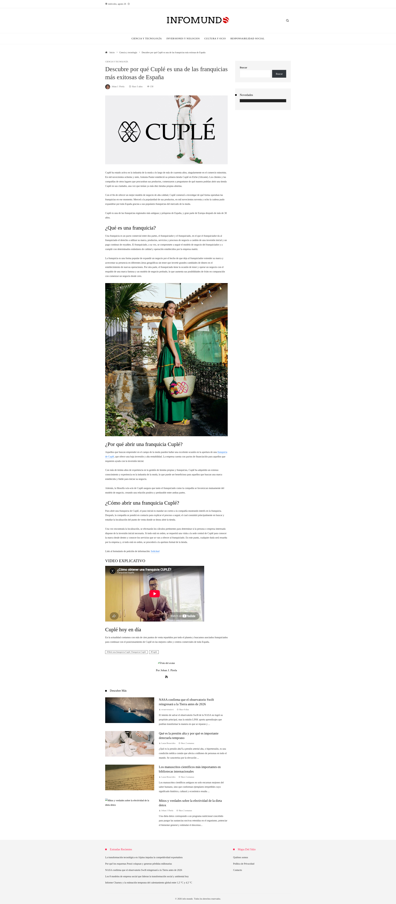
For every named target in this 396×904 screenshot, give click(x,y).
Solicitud (155, 551)
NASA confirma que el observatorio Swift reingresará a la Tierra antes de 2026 (143, 870)
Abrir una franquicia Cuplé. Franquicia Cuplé (127, 652)
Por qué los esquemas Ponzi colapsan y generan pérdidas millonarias (138, 863)
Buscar (243, 67)
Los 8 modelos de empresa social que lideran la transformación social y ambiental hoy (147, 876)
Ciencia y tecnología (116, 62)
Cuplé (154, 652)
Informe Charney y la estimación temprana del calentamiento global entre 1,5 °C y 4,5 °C (148, 882)
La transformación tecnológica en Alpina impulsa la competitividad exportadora (144, 857)
